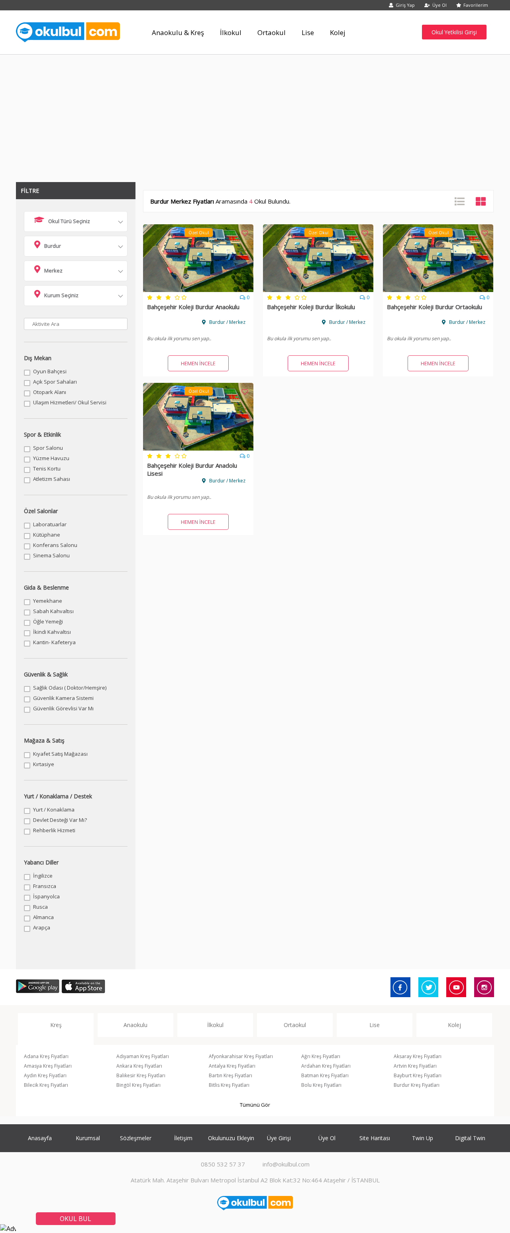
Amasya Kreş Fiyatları (48, 1065)
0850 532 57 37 (223, 1164)
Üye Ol (439, 5)
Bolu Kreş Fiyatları (321, 1085)
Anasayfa (40, 1138)
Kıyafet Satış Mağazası (60, 753)
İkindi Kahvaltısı (52, 631)
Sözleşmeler (135, 1138)
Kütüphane (46, 534)
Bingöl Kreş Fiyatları (138, 1085)
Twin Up (422, 1138)
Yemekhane (47, 600)
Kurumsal (88, 1138)
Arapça (41, 927)
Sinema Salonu (51, 555)
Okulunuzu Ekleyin (231, 1138)
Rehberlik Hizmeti (54, 830)
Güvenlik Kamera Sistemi (63, 698)
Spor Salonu (48, 447)
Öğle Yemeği (48, 621)
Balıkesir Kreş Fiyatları (140, 1075)
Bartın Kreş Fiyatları (230, 1075)
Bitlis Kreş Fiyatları (229, 1085)
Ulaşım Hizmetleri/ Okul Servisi (69, 402)
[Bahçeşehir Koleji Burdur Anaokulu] (198, 289)
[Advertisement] (255, 114)
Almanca (43, 917)
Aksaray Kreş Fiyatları (417, 1056)
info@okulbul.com (286, 1164)
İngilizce (43, 875)
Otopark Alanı (49, 392)
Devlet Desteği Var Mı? (60, 819)
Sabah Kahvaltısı (53, 611)
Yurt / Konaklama (54, 809)
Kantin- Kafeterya (54, 642)
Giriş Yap (405, 5)
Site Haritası (374, 1138)
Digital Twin (470, 1138)
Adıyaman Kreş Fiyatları (142, 1056)
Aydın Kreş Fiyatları (45, 1075)
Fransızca (44, 886)
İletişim (183, 1138)
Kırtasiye (43, 764)
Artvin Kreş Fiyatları (415, 1065)
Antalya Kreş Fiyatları (232, 1065)
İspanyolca (46, 896)
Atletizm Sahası (51, 478)
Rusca (40, 906)
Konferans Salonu (55, 545)
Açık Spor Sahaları (55, 381)
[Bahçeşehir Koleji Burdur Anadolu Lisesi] (198, 448)
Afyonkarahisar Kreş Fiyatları (241, 1056)
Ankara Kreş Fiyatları (139, 1065)
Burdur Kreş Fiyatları (416, 1085)
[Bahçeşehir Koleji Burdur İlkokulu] (318, 289)
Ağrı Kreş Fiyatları (320, 1056)
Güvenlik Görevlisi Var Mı (63, 708)
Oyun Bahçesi (50, 371)
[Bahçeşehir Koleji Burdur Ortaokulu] (438, 289)
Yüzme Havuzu (51, 458)
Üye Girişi (279, 1138)
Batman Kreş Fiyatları (325, 1075)
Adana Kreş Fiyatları (46, 1056)
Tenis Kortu (47, 468)
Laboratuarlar (50, 524)
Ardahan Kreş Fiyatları (326, 1065)
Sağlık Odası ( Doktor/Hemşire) (69, 687)
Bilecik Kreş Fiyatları (46, 1085)
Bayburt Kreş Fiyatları (417, 1075)
